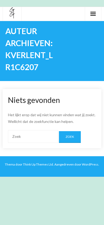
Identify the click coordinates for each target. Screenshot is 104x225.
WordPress (90, 164)
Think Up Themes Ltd (38, 164)
